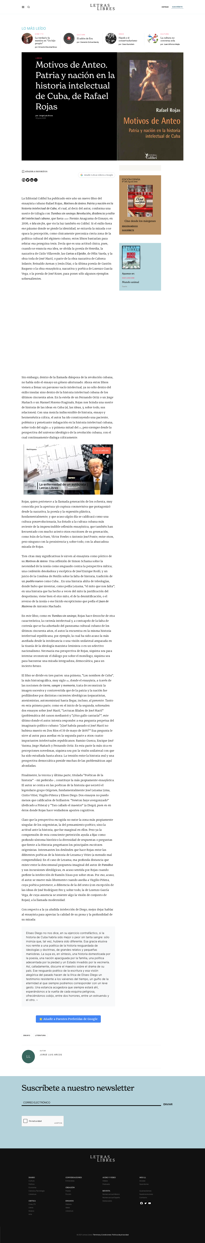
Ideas (121, 34)
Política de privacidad (120, 1235)
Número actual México (111, 1194)
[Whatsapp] (36, 180)
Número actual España (111, 1197)
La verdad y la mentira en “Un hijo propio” (45, 40)
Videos (105, 1181)
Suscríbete (128, 230)
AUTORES (140, 1072)
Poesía (68, 1191)
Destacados (107, 1201)
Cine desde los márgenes (140, 221)
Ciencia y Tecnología (36, 1191)
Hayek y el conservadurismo (128, 39)
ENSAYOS (70, 1201)
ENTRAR (165, 7)
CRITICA (32, 1201)
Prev (123, 205)
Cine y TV (39, 34)
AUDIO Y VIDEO (109, 1177)
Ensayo (26, 1035)
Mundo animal (130, 282)
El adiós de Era (85, 38)
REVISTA (106, 1191)
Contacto (143, 1197)
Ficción (68, 1194)
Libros (39, 58)
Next (157, 205)
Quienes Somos (145, 1191)
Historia (69, 1204)
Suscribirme (144, 1184)
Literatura (40, 1035)
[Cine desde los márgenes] (140, 202)
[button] (23, 7)
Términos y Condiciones (102, 1235)
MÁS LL (142, 1177)
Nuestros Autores (146, 1194)
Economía (32, 1187)
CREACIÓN (70, 1187)
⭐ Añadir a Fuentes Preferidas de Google (68, 1019)
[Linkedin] (31, 180)
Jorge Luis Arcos (51, 1054)
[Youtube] (149, 1203)
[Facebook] (23, 180)
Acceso (142, 1181)
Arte (30, 1214)
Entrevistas (70, 1181)
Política (31, 1184)
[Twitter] (27, 180)
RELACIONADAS (59, 1072)
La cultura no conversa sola (168, 39)
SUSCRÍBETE (177, 7)
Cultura (81, 35)
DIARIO (32, 1177)
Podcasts (106, 1184)
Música (31, 1211)
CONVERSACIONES (74, 1177)
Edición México (130, 226)
